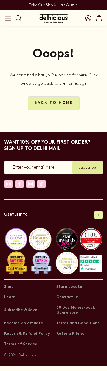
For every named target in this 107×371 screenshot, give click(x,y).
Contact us (67, 297)
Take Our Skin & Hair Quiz (51, 5)
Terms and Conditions (78, 323)
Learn (9, 297)
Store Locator (70, 287)
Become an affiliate (23, 323)
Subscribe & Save (20, 310)
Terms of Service (20, 344)
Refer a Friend (70, 334)
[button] (8, 18)
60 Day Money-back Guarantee (75, 310)
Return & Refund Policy (27, 334)
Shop (9, 287)
